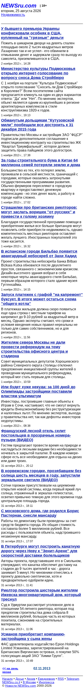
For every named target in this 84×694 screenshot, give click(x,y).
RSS (61, 678)
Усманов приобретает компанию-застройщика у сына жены (33, 636)
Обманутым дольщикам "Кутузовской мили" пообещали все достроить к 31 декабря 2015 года (37, 124)
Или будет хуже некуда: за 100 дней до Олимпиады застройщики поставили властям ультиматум (38, 391)
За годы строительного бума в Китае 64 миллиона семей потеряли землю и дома (40, 162)
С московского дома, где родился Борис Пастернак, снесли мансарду (40, 513)
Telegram (73, 678)
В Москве (29, 682)
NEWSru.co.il (11, 682)
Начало (7, 678)
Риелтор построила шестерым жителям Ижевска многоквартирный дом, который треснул (41, 594)
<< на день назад (10, 670)
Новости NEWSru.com (20, 685)
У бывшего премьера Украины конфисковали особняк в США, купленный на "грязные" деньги (32, 33)
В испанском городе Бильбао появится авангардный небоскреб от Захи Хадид (39, 253)
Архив (31, 678)
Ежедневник (46, 678)
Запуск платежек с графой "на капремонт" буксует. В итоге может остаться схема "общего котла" (42, 299)
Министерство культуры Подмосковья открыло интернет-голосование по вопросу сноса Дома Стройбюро (38, 73)
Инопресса (46, 682)
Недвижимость (13, 15)
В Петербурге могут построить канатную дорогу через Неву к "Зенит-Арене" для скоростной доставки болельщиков (40, 551)
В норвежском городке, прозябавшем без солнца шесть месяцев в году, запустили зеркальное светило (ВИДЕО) (41, 475)
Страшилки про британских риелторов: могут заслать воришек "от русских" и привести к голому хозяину (39, 212)
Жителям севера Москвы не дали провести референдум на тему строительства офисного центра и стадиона (34, 349)
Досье (20, 678)
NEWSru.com (18, 5)
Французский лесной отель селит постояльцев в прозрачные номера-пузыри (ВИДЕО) (36, 435)
